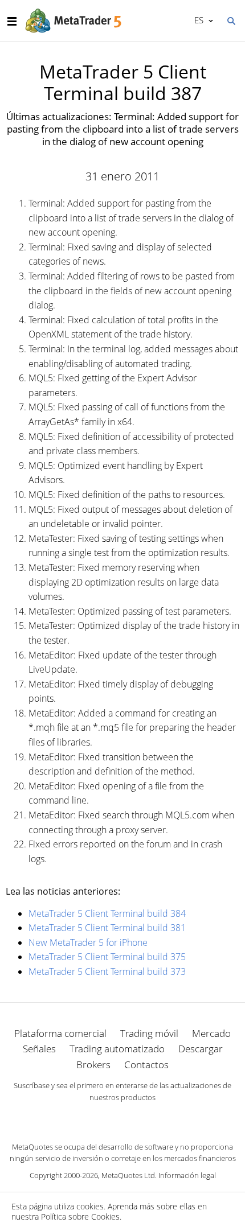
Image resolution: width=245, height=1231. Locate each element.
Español (196, 20)
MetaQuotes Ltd (128, 1175)
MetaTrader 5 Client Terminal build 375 (107, 956)
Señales (39, 1048)
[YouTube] (141, 1117)
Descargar (200, 1048)
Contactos (146, 1064)
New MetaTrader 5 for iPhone (88, 942)
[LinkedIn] (122, 1117)
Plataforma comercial (60, 1033)
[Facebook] (104, 1117)
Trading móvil (149, 1033)
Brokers (93, 1064)
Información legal (187, 1175)
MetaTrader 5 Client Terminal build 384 (107, 913)
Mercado (211, 1033)
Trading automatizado (117, 1048)
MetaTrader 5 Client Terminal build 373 (107, 971)
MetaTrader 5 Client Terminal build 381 (107, 927)
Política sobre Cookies (80, 1216)
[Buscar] (230, 19)
